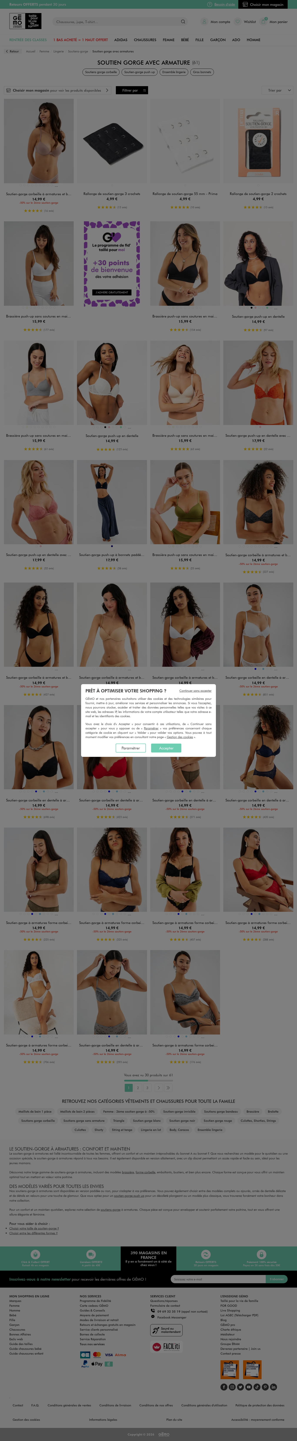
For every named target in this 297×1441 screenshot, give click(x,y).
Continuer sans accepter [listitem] (195, 691)
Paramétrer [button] (151, 728)
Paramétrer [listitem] (131, 748)
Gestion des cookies (180, 737)
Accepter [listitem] (166, 748)
